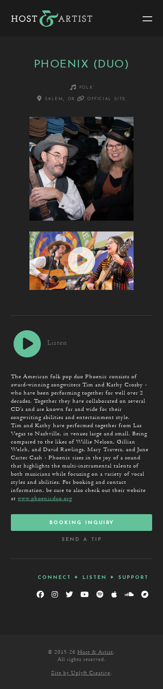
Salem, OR (59, 98)
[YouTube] (84, 595)
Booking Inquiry (81, 522)
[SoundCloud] (128, 595)
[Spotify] (99, 595)
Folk (85, 87)
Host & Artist (95, 652)
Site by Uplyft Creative (80, 673)
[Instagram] (55, 595)
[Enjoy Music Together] (51, 18)
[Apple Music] (113, 595)
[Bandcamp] (144, 595)
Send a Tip (82, 539)
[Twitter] (69, 595)
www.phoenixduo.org (45, 498)
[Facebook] (40, 595)
